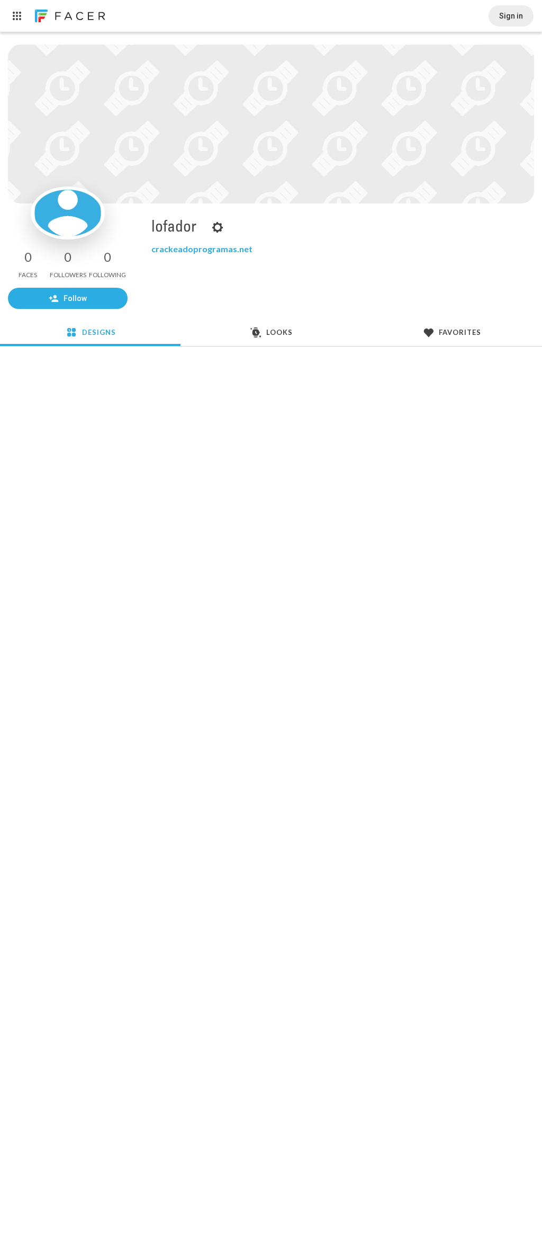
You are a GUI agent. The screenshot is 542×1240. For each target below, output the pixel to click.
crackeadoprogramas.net (201, 249)
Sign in (511, 16)
